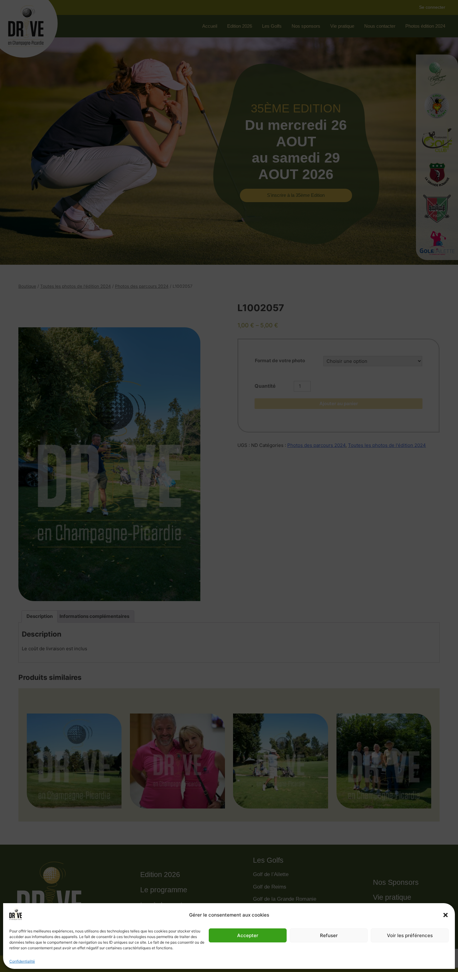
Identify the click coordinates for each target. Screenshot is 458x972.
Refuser (329, 935)
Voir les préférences (410, 935)
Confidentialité (22, 961)
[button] (445, 915)
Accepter (247, 935)
